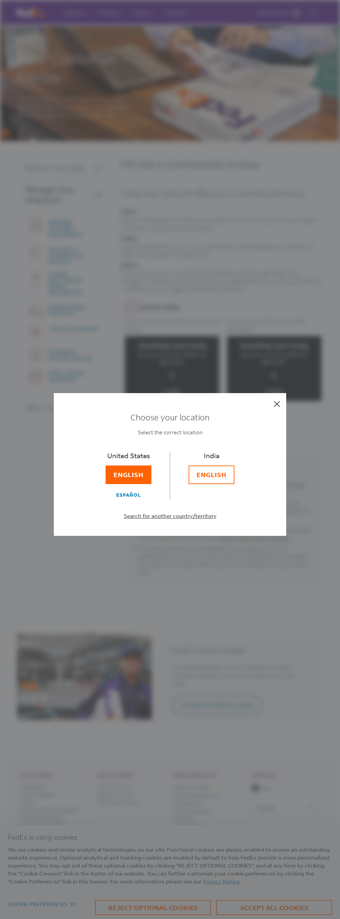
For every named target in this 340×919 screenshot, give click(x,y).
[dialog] (170, 459)
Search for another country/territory (170, 515)
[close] (277, 404)
